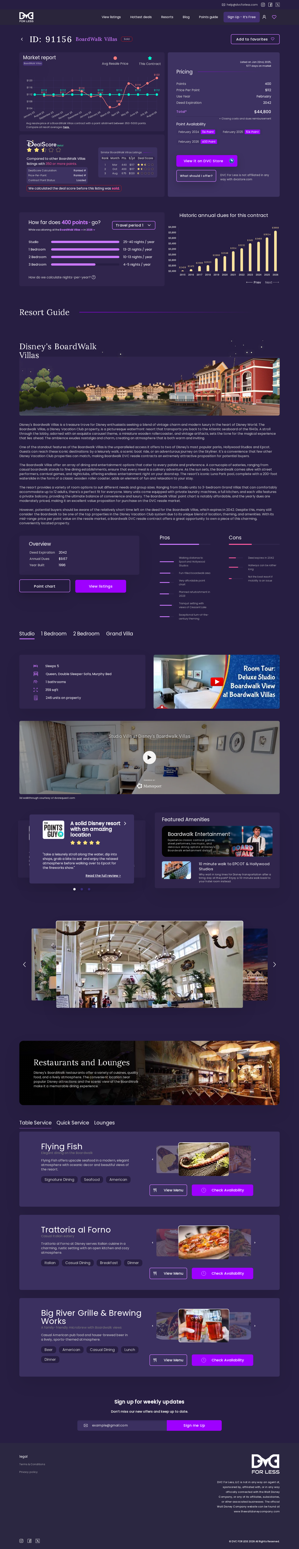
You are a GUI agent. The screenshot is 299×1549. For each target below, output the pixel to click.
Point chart (45, 586)
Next (268, 282)
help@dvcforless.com (242, 4)
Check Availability (228, 1190)
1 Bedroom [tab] (54, 634)
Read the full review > (103, 875)
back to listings (21, 39)
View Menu (173, 1190)
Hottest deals (141, 17)
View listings (111, 17)
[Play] (216, 681)
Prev (257, 282)
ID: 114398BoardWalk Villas (128, 164)
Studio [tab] (27, 634)
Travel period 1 (130, 225)
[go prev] (24, 964)
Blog (186, 17)
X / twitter (278, 5)
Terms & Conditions (32, 1464)
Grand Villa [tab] (119, 634)
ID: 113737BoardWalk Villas (128, 173)
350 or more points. (61, 163)
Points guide (208, 17)
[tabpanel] (149, 721)
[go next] (275, 964)
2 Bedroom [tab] (86, 634)
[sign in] (264, 17)
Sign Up (242, 17)
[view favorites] (274, 17)
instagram (263, 5)
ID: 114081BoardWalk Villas (128, 169)
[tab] (35, 1123)
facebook (270, 5)
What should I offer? (196, 176)
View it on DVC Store (203, 160)
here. (66, 127)
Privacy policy (28, 1472)
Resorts (167, 17)
